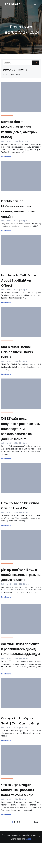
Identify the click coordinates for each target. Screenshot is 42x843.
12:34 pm (24, 658)
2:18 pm (23, 290)
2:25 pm (24, 141)
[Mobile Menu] (35, 4)
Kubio (28, 838)
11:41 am (24, 799)
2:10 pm (23, 361)
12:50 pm (24, 512)
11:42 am (24, 727)
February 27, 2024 (10, 141)
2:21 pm (23, 221)
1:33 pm (23, 443)
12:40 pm (24, 584)
